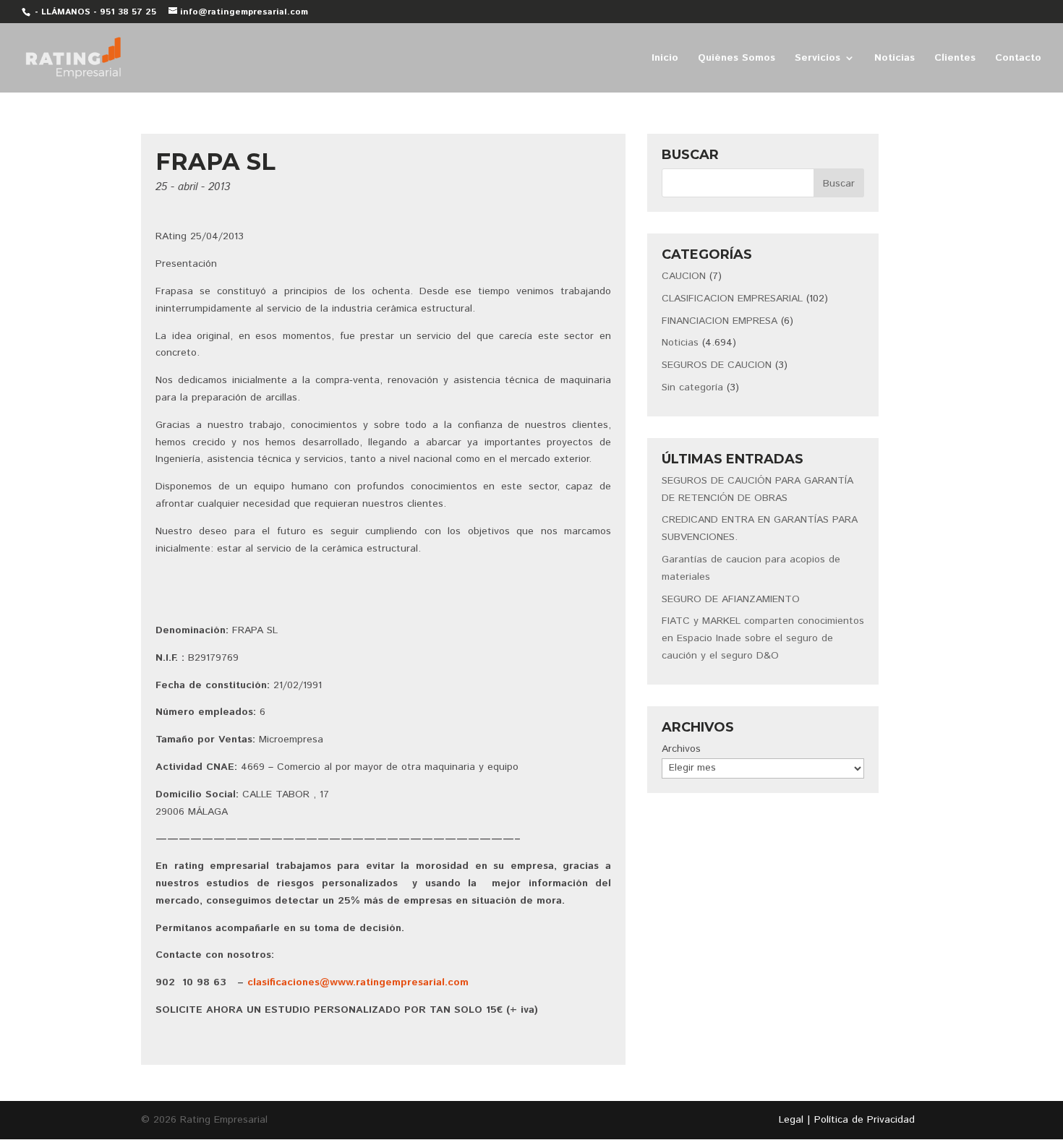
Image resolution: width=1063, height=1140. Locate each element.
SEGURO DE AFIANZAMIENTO (731, 599)
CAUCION (684, 276)
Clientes (955, 59)
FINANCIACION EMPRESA (719, 321)
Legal (791, 1120)
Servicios (817, 59)
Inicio (665, 59)
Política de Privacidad (864, 1120)
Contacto (1018, 59)
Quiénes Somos (736, 59)
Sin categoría (692, 387)
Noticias (894, 59)
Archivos (681, 749)
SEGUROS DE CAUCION (717, 365)
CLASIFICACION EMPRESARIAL (732, 298)
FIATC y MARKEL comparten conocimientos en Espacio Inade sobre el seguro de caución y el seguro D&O (763, 638)
